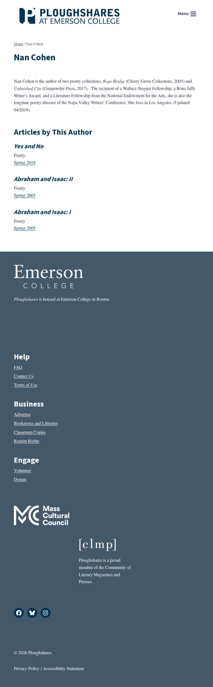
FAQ (18, 367)
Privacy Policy (26, 668)
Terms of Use (25, 385)
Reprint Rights (26, 441)
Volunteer (22, 470)
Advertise (22, 414)
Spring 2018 (25, 162)
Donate (20, 479)
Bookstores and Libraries (36, 423)
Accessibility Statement (63, 668)
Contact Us (24, 376)
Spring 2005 (25, 195)
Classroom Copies (30, 432)
